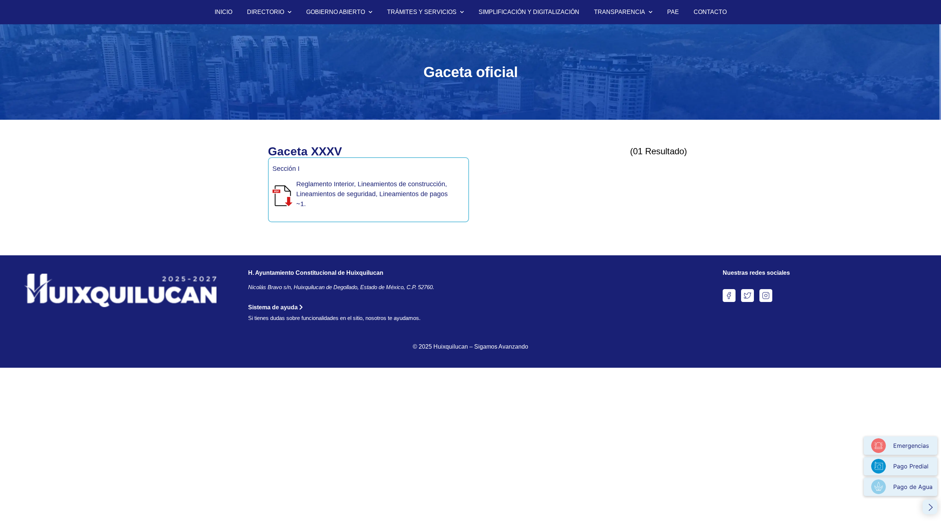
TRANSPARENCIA (619, 12)
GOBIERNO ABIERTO (335, 12)
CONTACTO (710, 12)
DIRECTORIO (265, 12)
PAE (673, 12)
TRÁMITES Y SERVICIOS (422, 12)
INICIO (223, 12)
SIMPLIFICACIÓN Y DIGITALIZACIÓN (529, 12)
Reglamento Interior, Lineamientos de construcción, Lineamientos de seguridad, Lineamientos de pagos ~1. (372, 194)
